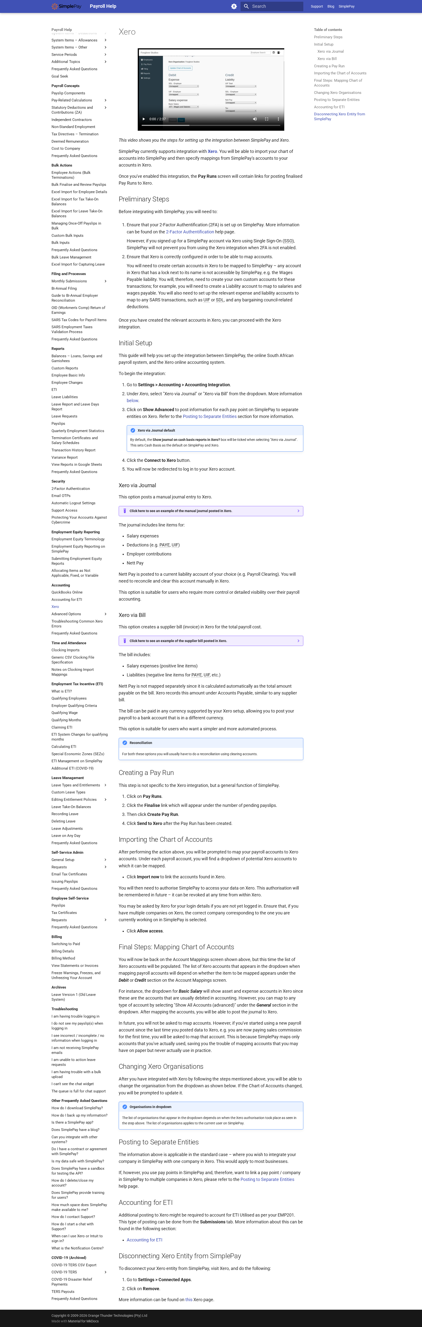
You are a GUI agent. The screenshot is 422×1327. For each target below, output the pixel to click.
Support (317, 6)
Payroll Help (62, 30)
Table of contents (328, 30)
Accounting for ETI (144, 1240)
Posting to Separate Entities (210, 416)
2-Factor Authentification (190, 231)
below (132, 400)
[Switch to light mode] (234, 6)
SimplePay (347, 6)
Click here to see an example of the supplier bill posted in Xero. (178, 641)
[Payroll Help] (66, 6)
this (188, 1299)
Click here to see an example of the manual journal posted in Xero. (181, 511)
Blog (330, 6)
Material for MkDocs (83, 1321)
